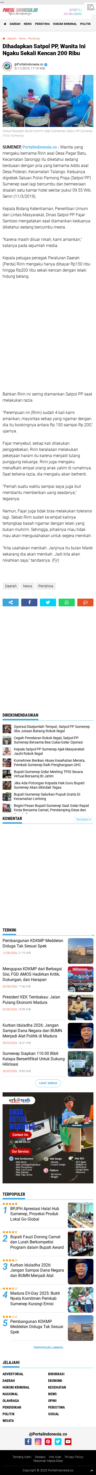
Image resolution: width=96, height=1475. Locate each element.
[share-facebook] (29, 602)
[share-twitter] (48, 602)
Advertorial (13, 1374)
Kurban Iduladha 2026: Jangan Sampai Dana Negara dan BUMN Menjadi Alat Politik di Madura (32, 1030)
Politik (85, 24)
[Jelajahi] (90, 7)
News (28, 24)
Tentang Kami (22, 1457)
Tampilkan (82, 819)
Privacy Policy (74, 1457)
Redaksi (40, 1457)
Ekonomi (55, 1381)
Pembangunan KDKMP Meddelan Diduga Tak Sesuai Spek (33, 943)
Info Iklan (55, 1457)
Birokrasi (56, 1374)
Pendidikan (12, 1407)
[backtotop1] (91, 1470)
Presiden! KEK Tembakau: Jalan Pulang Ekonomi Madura (31, 1000)
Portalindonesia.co (40, 147)
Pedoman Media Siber (48, 1461)
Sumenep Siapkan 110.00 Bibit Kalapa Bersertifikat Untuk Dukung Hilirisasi (34, 1059)
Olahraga (11, 1401)
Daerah (15, 24)
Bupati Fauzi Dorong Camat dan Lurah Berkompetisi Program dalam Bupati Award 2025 (37, 1244)
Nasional (10, 1394)
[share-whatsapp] (67, 602)
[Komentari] (85, 602)
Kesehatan (57, 1387)
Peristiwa (42, 24)
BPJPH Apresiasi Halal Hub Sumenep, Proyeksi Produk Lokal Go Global (34, 1214)
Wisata (8, 1421)
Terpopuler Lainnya (48, 1347)
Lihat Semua (48, 1083)
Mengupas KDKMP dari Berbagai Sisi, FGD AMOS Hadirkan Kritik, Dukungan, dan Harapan (32, 974)
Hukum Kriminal (65, 24)
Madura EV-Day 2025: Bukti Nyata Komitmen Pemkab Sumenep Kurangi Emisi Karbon (35, 1301)
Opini (52, 1401)
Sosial (53, 1414)
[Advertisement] (48, 335)
